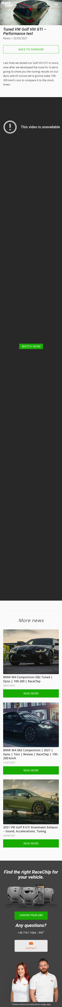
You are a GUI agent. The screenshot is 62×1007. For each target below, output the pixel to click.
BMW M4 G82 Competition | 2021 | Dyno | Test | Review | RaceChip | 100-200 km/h (30, 754)
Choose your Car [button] (31, 915)
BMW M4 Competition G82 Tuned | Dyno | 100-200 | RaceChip (28, 679)
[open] (56, 4)
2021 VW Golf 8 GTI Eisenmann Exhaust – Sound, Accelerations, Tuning (30, 829)
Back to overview (31, 49)
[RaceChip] (20, 6)
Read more (31, 693)
